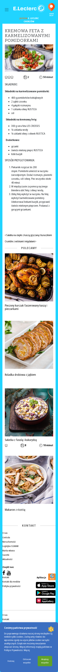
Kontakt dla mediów (11, 581)
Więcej (27, 650)
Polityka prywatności (11, 586)
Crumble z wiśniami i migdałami (20, 241)
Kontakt (5, 577)
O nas (4, 533)
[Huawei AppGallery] (46, 601)
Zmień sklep (51, 14)
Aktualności (7, 559)
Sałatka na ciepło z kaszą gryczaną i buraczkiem (29, 235)
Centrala (6, 537)
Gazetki (5, 555)
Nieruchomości (9, 541)
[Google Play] (46, 593)
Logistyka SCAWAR (10, 546)
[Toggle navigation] (6, 10)
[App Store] (46, 585)
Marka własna (8, 550)
